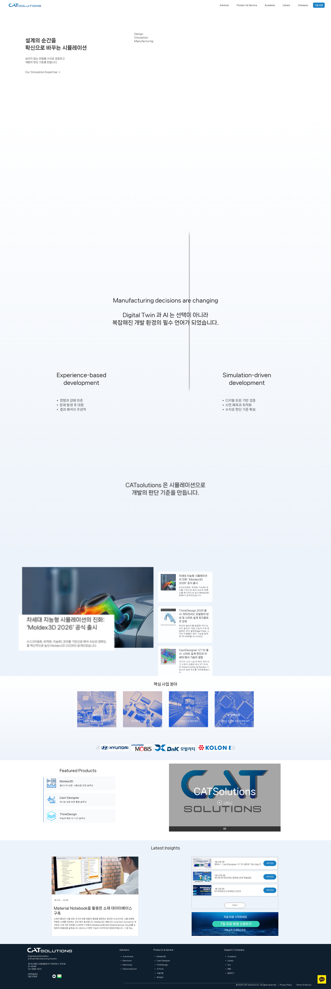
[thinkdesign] (80, 816)
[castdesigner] (80, 799)
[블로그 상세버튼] (66, 625)
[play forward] (233, 748)
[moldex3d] (80, 783)
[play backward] (98, 748)
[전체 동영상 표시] (225, 829)
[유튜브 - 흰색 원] (54, 976)
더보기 (234, 905)
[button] (224, 5)
